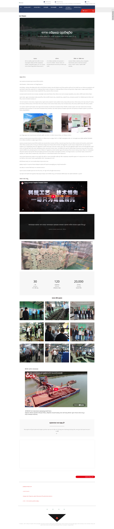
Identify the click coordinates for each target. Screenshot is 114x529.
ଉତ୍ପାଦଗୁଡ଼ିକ (46, 7)
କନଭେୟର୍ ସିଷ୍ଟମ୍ (37, 7)
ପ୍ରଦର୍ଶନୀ (60, 7)
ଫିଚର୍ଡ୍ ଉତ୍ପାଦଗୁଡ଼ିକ (37, 525)
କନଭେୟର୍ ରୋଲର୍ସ (27, 7)
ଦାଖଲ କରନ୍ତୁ (88, 478)
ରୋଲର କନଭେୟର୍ (70, 489)
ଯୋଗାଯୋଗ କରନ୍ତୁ (77, 7)
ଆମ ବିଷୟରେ (68, 7)
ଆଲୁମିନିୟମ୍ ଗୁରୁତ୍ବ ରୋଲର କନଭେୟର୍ (61, 525)
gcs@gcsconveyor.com (90, 3)
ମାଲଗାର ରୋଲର (70, 494)
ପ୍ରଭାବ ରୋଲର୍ (70, 496)
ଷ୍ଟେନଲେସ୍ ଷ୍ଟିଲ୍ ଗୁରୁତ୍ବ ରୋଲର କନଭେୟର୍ (76, 525)
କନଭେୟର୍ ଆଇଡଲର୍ (71, 493)
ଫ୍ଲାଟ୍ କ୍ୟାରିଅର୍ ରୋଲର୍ (72, 501)
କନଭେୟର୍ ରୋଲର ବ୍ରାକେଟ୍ (72, 505)
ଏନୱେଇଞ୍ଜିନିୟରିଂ (70, 526)
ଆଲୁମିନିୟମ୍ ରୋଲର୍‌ (71, 491)
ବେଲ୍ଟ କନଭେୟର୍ (70, 487)
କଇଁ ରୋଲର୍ (69, 500)
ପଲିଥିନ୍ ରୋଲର (70, 498)
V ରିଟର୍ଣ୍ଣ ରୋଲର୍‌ (70, 503)
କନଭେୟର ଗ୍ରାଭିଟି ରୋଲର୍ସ (49, 525)
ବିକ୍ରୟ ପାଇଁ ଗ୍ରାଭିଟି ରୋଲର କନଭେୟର (52, 526)
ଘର (20, 7)
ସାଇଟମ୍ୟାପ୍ (43, 525)
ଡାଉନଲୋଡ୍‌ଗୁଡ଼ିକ (53, 7)
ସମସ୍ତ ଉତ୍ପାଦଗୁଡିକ (63, 526)
